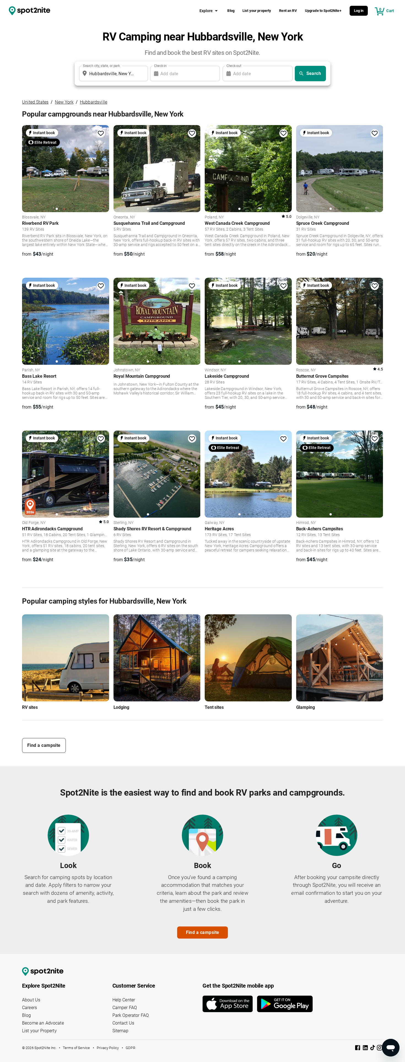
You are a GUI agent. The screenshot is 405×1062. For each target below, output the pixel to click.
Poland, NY (214, 217)
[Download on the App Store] (229, 1004)
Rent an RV (288, 11)
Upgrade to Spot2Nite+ (323, 11)
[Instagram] (379, 1048)
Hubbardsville (93, 102)
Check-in (160, 66)
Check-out (233, 66)
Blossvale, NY (33, 217)
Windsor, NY (215, 370)
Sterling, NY (124, 523)
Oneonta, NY (124, 217)
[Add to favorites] (101, 133)
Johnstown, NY (127, 370)
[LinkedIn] (366, 1048)
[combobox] (112, 73)
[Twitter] (373, 1048)
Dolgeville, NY (307, 217)
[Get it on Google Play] (285, 1004)
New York (64, 102)
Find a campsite (44, 745)
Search (313, 73)
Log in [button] (359, 11)
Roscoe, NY (306, 370)
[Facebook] (358, 1048)
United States (35, 102)
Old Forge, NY (33, 523)
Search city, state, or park (101, 66)
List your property (256, 11)
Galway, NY (215, 523)
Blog (230, 11)
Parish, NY (31, 370)
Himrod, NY (306, 523)
